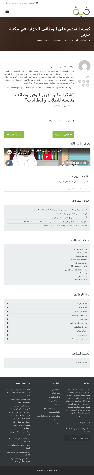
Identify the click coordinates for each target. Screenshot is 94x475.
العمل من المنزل (80, 311)
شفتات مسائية (81, 331)
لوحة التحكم (56, 393)
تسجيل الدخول (11, 3)
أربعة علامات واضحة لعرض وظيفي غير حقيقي (70, 214)
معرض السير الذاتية (53, 401)
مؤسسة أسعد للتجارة (79, 259)
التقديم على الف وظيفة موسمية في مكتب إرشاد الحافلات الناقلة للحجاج (60, 210)
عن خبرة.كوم (55, 420)
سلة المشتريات (54, 412)
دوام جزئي (83, 319)
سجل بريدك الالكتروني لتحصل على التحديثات (74, 182)
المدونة (57, 405)
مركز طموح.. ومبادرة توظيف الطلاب (19, 433)
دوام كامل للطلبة (80, 327)
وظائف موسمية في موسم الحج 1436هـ (18, 453)
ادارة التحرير (83, 40)
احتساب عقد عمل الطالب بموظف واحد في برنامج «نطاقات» (65, 225)
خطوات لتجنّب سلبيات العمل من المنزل (18, 446)
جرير (68, 121)
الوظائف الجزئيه (55, 40)
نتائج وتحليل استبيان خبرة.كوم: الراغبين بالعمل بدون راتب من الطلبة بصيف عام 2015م (55, 221)
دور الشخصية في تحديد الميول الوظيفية (19, 440)
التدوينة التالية (16, 134)
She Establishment (79, 266)
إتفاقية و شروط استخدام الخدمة (48, 416)
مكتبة (59, 121)
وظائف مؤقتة (82, 335)
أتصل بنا (57, 424)
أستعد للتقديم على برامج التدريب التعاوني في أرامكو (68, 218)
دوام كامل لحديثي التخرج (78, 323)
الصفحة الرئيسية (54, 389)
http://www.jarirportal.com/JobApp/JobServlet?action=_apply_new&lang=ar (40, 88)
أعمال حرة (83, 307)
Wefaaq (83, 273)
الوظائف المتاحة (54, 397)
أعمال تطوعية (82, 304)
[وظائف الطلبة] (81, 11)
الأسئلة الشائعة (81, 363)
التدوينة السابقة (62, 134)
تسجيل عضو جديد (26, 3)
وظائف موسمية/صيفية (79, 339)
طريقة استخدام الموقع (52, 408)
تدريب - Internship (79, 315)
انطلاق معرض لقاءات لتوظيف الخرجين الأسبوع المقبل (19, 460)
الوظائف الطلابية (42, 40)
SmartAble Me (81, 280)
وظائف (49, 121)
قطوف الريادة (82, 252)
